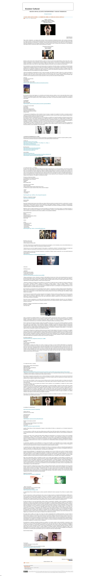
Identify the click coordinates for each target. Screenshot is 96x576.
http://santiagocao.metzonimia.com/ (30, 143)
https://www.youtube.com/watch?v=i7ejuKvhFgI (32, 409)
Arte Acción (27, 562)
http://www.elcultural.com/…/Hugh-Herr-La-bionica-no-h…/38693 (34, 338)
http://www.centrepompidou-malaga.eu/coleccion (32, 547)
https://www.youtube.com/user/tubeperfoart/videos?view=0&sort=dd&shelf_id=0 (37, 154)
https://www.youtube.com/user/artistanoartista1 (32, 144)
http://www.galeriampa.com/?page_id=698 (31, 489)
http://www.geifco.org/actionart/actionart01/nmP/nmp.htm (33, 155)
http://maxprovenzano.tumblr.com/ (29, 150)
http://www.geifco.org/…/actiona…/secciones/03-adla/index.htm (34, 228)
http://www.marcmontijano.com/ (29, 153)
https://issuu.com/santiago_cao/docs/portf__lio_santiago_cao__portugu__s (37, 142)
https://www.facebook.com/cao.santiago (30, 141)
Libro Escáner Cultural (28, 569)
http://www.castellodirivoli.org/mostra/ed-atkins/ (32, 426)
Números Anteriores (28, 568)
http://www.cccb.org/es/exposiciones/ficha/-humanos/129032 (34, 275)
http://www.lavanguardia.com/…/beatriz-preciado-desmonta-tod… (35, 254)
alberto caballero (34, 18)
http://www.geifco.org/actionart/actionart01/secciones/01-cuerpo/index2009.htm (37, 103)
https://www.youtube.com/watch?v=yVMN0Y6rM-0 (32, 474)
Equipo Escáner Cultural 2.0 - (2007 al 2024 (31, 567)
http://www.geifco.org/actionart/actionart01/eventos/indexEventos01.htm (36, 82)
